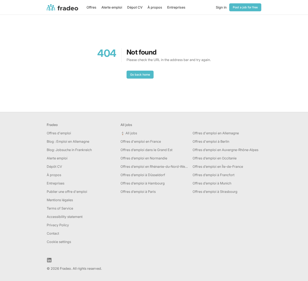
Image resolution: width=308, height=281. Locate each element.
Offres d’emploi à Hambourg (142, 183)
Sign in (221, 7)
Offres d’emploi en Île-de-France (218, 166)
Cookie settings (59, 242)
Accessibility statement (65, 217)
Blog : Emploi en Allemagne (68, 141)
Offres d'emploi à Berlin (211, 141)
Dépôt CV (54, 166)
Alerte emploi (111, 7)
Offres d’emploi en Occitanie (215, 158)
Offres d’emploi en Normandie (143, 158)
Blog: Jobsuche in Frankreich (69, 150)
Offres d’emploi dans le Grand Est (146, 150)
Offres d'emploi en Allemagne (216, 133)
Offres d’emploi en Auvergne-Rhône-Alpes (225, 150)
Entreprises (176, 7)
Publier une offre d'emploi (67, 191)
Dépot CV (134, 7)
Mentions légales (60, 200)
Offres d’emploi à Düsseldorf (142, 175)
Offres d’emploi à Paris (138, 191)
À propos (155, 7)
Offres (91, 7)
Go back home (140, 74)
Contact (53, 233)
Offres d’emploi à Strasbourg (215, 191)
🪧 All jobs (128, 133)
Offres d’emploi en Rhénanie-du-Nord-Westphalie (154, 166)
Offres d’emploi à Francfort (213, 175)
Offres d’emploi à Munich (212, 183)
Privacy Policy (58, 225)
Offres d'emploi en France (140, 141)
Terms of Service (60, 208)
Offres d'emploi (59, 133)
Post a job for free (245, 7)
